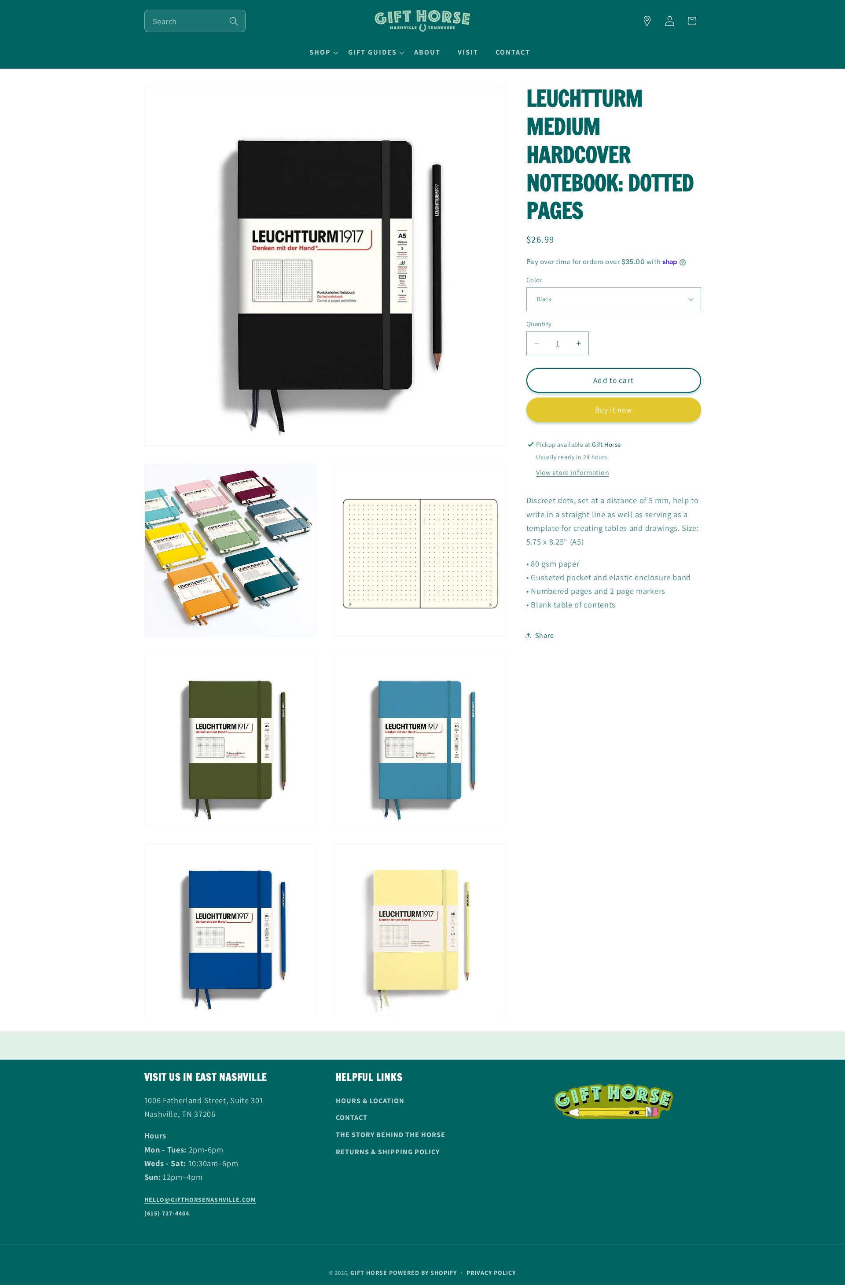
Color (534, 279)
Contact (351, 1117)
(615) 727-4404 (166, 1213)
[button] (322, 52)
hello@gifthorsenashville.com (200, 1200)
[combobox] (195, 21)
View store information (572, 472)
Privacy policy (491, 1273)
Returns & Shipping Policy (388, 1151)
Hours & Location (370, 1100)
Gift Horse (368, 1273)
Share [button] (544, 635)
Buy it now (613, 410)
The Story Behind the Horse (390, 1134)
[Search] (234, 21)
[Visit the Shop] (647, 21)
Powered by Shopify (423, 1273)
